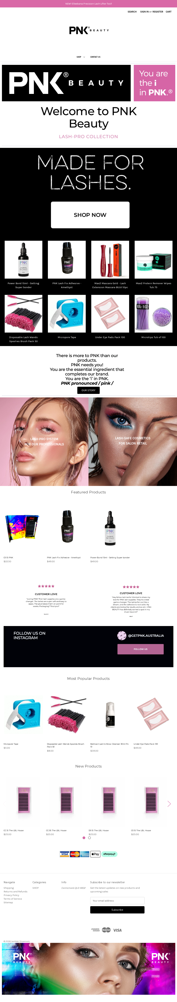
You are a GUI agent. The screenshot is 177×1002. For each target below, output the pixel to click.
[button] (88, 193)
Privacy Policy (11, 895)
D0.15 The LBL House (99, 830)
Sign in (144, 11)
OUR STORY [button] (88, 390)
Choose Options (23, 531)
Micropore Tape (67, 337)
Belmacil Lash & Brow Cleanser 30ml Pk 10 (109, 745)
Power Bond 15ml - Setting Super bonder (110, 557)
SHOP (79, 57)
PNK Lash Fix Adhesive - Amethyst (64, 557)
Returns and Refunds (15, 891)
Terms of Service (13, 898)
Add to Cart (67, 531)
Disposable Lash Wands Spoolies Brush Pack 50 (65, 745)
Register (157, 11)
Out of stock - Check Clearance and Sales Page (23, 717)
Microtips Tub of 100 (153, 337)
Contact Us (95, 57)
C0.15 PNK (8, 557)
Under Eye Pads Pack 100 (110, 337)
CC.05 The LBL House (56, 830)
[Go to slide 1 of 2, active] (84, 837)
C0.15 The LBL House (141, 830)
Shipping (9, 887)
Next (169, 803)
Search (132, 11)
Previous (4, 803)
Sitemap (8, 902)
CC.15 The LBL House (14, 830)
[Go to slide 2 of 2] (89, 837)
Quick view (21, 525)
